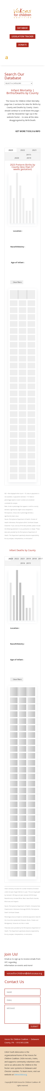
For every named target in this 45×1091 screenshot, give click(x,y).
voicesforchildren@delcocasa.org (24, 973)
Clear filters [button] (17, 282)
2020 (16, 158)
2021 (34, 150)
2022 (22, 150)
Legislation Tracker (22, 36)
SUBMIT (34, 1026)
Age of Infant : (18, 262)
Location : (17, 231)
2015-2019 (29, 156)
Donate (22, 44)
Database (22, 28)
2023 (10, 150)
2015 (28, 563)
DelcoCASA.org (20, 1074)
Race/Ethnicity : (17, 246)
